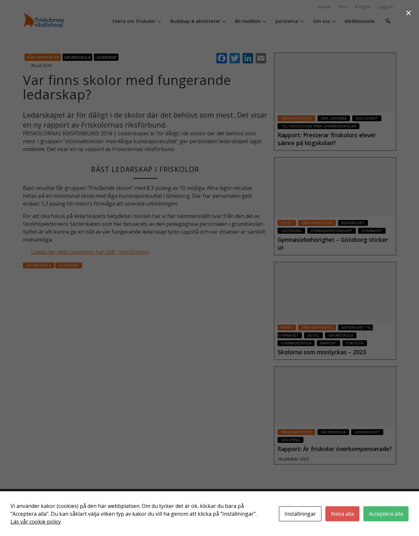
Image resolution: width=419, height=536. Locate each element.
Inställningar (300, 513)
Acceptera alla (386, 513)
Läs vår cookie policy (35, 521)
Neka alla (342, 513)
